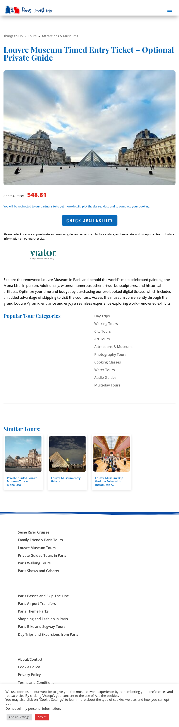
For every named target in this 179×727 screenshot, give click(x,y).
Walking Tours (106, 323)
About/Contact (30, 659)
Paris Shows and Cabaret (38, 570)
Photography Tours (110, 354)
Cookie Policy (29, 667)
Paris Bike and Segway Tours (41, 626)
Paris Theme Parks (33, 611)
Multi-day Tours (107, 385)
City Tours (102, 331)
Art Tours (102, 339)
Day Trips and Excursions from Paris (48, 634)
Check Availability (89, 220)
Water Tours (104, 369)
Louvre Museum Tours (37, 547)
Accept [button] (42, 717)
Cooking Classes (107, 362)
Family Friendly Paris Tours (40, 539)
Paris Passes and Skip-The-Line (43, 596)
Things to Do (13, 36)
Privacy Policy (29, 674)
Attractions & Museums (60, 36)
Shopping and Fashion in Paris (43, 618)
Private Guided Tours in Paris (42, 555)
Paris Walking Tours (34, 563)
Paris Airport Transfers (37, 603)
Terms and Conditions (36, 682)
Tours (32, 36)
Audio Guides (105, 377)
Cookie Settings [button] (19, 717)
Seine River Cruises (33, 532)
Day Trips (102, 316)
